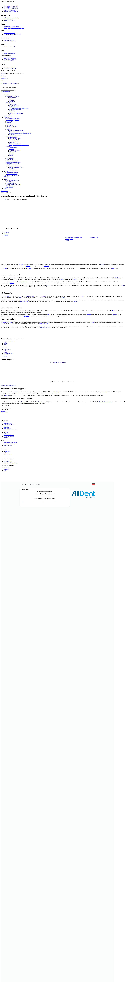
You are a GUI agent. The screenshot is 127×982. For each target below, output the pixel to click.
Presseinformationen (11, 183)
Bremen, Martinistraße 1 (9, 46)
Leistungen (6, 117)
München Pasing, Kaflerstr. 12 (11, 8)
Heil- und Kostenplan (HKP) (16, 167)
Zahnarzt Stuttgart (8, 423)
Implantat (62, 279)
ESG (5, 470)
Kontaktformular (10, 182)
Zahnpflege (9, 129)
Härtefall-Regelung (13, 170)
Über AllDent (9, 102)
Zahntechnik (12, 101)
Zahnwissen (6, 176)
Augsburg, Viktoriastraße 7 (10, 10)
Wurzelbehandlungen (8, 353)
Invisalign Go (9, 121)
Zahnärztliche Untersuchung (10, 442)
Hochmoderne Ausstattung (15, 109)
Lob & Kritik (9, 187)
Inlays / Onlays (12, 151)
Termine (2, 80)
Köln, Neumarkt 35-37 (9, 60)
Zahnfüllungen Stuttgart (14, 138)
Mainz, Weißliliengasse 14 (10, 40)
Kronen (11, 155)
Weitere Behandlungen (11, 137)
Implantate (114, 314)
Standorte (6, 425)
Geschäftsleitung (13, 104)
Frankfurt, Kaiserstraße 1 (9, 33)
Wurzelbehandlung (13, 141)
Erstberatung (9, 124)
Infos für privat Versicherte (12, 164)
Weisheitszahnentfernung (15, 143)
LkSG (5, 471)
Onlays (9, 349)
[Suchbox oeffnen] (18, 83)
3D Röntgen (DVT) (14, 139)
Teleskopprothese (7, 296)
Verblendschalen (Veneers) (15, 150)
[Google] (69, 240)
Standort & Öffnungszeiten (12, 175)
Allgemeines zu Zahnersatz (10, 342)
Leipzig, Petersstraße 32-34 (10, 68)
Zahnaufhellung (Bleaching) (13, 120)
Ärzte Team (6, 452)
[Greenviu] (108, 250)
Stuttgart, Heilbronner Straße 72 (11, 17)
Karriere (5, 178)
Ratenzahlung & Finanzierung (13, 162)
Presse (10, 112)
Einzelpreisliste (9, 158)
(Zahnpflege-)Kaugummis (15, 135)
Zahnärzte (11, 99)
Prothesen (11, 153)
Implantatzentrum (8, 116)
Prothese (102, 264)
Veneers (5, 352)
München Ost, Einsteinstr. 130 (11, 6)
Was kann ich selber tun (11, 174)
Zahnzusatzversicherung (12, 160)
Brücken (11, 154)
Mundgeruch (12, 134)
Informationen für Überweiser (13, 184)
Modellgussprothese (31, 296)
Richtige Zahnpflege (14, 131)
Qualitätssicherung (13, 106)
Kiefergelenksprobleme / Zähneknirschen (19, 145)
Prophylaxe (12, 100)
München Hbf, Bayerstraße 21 (11, 7)
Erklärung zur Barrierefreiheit (10, 462)
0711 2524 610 (4, 412)
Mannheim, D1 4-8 (8, 19)
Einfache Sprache (8, 461)
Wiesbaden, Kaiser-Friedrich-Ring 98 (12, 34)
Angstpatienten (9, 125)
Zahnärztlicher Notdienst (12, 172)
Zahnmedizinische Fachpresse (16, 113)
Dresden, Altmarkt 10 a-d (9, 67)
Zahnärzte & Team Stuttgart (12, 96)
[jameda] (81, 244)
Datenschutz (6, 469)
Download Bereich (10, 185)
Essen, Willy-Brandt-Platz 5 (10, 58)
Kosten (5, 156)
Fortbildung (12, 110)
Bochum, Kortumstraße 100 (10, 59)
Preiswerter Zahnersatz (9, 436)
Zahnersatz (9, 146)
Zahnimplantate (13, 147)
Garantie (8, 128)
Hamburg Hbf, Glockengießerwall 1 (12, 26)
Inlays (5, 349)
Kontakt (5, 179)
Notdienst (3, 73)
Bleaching (6, 437)
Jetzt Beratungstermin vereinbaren (8, 385)
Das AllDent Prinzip (14, 105)
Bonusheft (11, 168)
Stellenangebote (7, 454)
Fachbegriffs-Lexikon (11, 126)
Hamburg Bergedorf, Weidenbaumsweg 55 (14, 28)
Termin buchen (4, 191)
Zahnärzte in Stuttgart (9, 435)
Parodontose (6, 354)
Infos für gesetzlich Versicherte (13, 166)
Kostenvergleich (10, 159)
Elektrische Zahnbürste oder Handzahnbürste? (20, 133)
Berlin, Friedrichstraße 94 (9, 53)
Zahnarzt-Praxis (7, 428)
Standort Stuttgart (8, 445)
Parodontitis (12, 142)
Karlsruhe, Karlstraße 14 (9, 20)
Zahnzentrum (7, 95)
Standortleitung (12, 97)
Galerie (11, 114)
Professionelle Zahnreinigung (13, 118)
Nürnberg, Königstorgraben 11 (11, 11)
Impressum (6, 467)
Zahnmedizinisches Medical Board (20, 108)
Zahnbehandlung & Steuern (12, 163)
